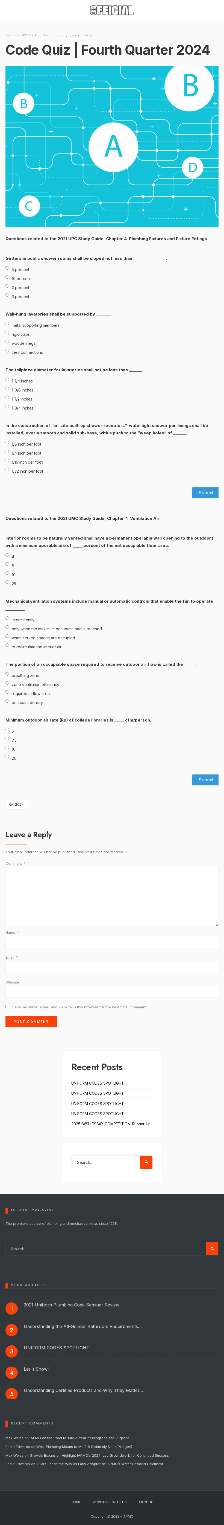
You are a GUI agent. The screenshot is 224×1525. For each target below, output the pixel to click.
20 (14, 758)
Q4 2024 (16, 804)
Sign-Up (146, 1502)
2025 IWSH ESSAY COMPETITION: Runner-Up (111, 1124)
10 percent (21, 278)
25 (14, 583)
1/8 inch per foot (26, 444)
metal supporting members (36, 325)
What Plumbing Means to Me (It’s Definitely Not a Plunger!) (84, 1447)
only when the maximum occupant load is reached (57, 628)
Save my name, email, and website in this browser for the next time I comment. (79, 1007)
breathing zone (25, 675)
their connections (27, 352)
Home (76, 1502)
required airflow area (31, 693)
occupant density (27, 702)
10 (14, 574)
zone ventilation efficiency (35, 684)
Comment (15, 863)
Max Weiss (14, 1438)
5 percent (20, 269)
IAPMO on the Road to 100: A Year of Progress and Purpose (79, 1438)
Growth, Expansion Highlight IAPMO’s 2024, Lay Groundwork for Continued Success (99, 1455)
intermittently (23, 619)
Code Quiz (88, 35)
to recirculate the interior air (36, 646)
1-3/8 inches (23, 390)
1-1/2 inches (22, 399)
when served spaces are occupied (43, 637)
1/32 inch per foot (27, 471)
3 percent (20, 296)
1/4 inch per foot (26, 453)
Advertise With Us (110, 1502)
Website (12, 982)
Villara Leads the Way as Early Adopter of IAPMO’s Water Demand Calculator (99, 1464)
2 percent (20, 287)
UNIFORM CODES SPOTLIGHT (97, 1083)
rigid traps (21, 334)
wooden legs (24, 343)
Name (12, 932)
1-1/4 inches (22, 381)
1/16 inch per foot (27, 462)
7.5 (14, 740)
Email (11, 957)
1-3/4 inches (23, 408)
